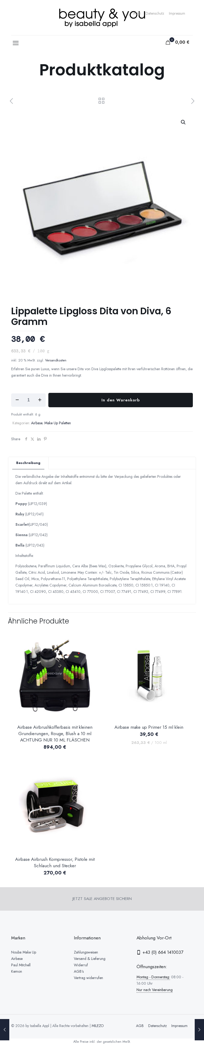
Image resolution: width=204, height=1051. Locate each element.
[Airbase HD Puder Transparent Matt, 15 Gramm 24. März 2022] (4, 1029)
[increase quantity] (39, 400)
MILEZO (98, 1025)
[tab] (28, 463)
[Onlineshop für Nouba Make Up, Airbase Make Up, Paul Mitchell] (102, 17)
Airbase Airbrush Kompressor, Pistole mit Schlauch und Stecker (55, 862)
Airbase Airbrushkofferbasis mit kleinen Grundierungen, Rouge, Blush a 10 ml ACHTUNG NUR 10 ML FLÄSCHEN (54, 733)
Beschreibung (28, 462)
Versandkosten (55, 360)
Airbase (36, 423)
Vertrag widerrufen (88, 977)
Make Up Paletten (57, 423)
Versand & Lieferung (89, 958)
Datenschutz (155, 13)
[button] (183, 122)
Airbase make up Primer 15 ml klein (148, 727)
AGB (137, 13)
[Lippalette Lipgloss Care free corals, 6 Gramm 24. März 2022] (199, 1029)
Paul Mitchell (21, 965)
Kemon (16, 971)
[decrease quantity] (17, 400)
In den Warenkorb (120, 400)
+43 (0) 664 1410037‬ (162, 952)
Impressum (177, 13)
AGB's (79, 971)
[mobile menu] (15, 42)
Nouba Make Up (23, 952)
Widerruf (81, 965)
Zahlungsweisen (86, 952)
